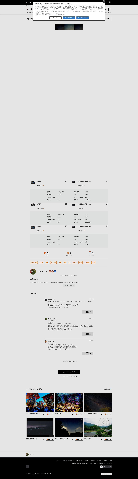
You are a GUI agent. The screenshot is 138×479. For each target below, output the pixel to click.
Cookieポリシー (49, 13)
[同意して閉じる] (104, 1)
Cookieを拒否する (69, 17)
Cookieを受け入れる (82, 17)
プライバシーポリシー (53, 14)
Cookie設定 (55, 17)
